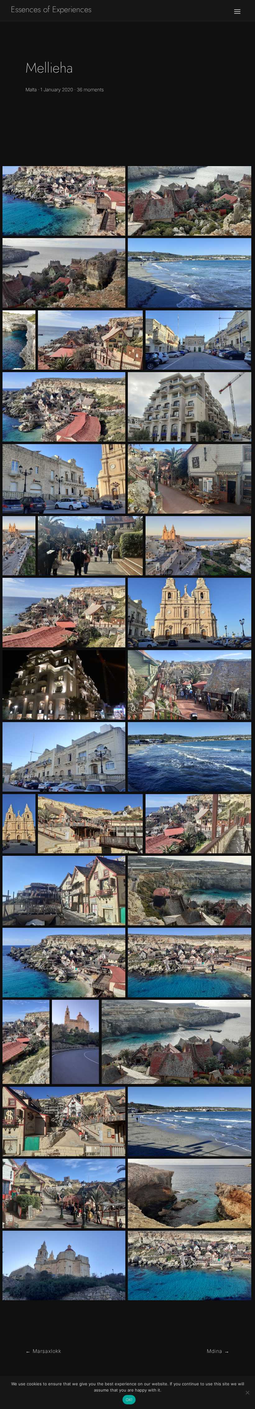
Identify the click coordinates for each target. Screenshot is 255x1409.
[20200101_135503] (63, 890)
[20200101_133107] (189, 685)
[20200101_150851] (18, 823)
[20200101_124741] (189, 201)
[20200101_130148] (90, 340)
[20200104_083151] (189, 407)
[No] (247, 1392)
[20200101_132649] (189, 479)
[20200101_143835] (189, 1121)
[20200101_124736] (63, 273)
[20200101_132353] (63, 1193)
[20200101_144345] (189, 757)
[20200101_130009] (25, 1042)
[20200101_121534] (18, 340)
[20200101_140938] (189, 962)
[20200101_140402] (63, 201)
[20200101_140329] (63, 962)
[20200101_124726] (189, 890)
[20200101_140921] (189, 1265)
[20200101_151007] (63, 757)
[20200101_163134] (198, 545)
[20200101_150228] (63, 1265)
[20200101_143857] (189, 273)
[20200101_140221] (63, 407)
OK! (129, 1399)
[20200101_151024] (198, 340)
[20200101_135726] (90, 823)
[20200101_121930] (189, 1193)
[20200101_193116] (63, 685)
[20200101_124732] (176, 1042)
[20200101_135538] (63, 1121)
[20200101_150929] (63, 479)
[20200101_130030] (63, 612)
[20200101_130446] (90, 545)
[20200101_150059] (75, 1042)
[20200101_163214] (18, 545)
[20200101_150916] (189, 612)
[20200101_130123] (198, 823)
